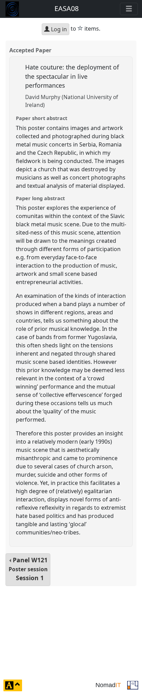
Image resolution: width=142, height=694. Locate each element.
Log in (58, 29)
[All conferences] (132, 684)
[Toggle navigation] (129, 9)
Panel (28, 569)
